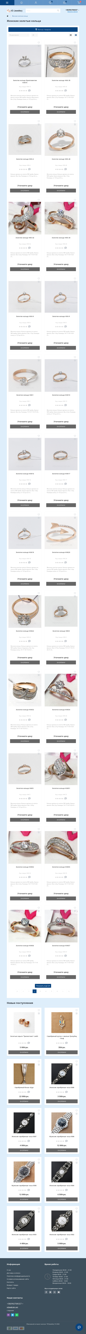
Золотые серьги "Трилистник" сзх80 (24, 1036)
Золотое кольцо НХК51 (61, 788)
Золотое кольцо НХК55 (61, 867)
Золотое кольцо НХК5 (24, 788)
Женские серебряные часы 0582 (62, 1235)
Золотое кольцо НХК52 (25, 867)
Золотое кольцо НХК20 (61, 552)
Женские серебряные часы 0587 (24, 1136)
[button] (36, 2)
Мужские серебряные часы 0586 (61, 1136)
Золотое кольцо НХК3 (61, 631)
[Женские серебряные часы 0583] (24, 1221)
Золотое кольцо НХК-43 (61, 238)
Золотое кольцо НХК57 (61, 946)
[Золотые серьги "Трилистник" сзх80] (24, 1022)
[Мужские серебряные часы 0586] (61, 1123)
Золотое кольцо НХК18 (25, 552)
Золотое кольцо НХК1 (24, 395)
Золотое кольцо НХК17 (61, 474)
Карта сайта (11, 1288)
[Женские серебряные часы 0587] (24, 1123)
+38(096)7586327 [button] (14, 1303)
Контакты (10, 1282)
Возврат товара (12, 1285)
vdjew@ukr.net (12, 1307)
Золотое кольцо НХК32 (25, 710)
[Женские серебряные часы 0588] (61, 1074)
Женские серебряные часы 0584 (62, 1185)
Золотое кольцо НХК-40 (61, 159)
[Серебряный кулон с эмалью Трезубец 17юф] (61, 1022)
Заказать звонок (72, 12)
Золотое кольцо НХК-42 (25, 238)
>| (69, 991)
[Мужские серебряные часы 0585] (24, 1172)
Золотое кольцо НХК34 (61, 710)
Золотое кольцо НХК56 (25, 946)
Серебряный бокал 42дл (24, 1087)
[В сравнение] (39, 46)
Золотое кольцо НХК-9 (61, 316)
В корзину (25, 112)
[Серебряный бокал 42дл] (24, 1074)
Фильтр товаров (44, 29)
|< (17, 991)
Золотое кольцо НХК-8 (25, 316)
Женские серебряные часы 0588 (62, 1087)
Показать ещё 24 (43, 986)
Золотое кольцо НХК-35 (61, 80)
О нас (9, 1270)
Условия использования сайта (18, 1279)
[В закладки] (39, 43)
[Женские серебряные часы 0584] (61, 1172)
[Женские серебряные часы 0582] (61, 1221)
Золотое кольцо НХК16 (25, 474)
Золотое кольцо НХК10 (61, 395)
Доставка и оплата (13, 1273)
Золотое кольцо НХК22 (25, 631)
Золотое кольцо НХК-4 (25, 159)
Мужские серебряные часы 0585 (24, 1185)
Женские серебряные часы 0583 (24, 1235)
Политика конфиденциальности (18, 1276)
